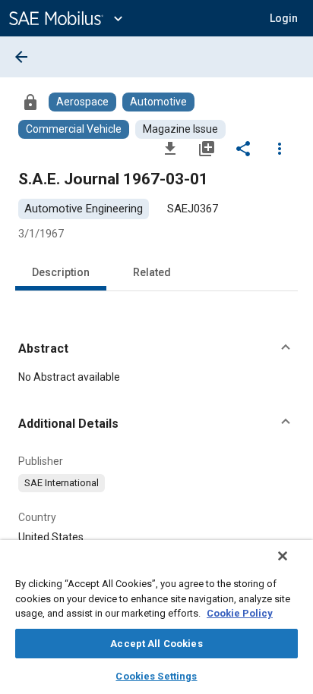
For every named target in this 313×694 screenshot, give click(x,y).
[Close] (282, 556)
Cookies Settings (156, 676)
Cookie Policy (240, 613)
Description (61, 272)
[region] (156, 617)
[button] (156, 349)
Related (152, 272)
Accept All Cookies (156, 643)
